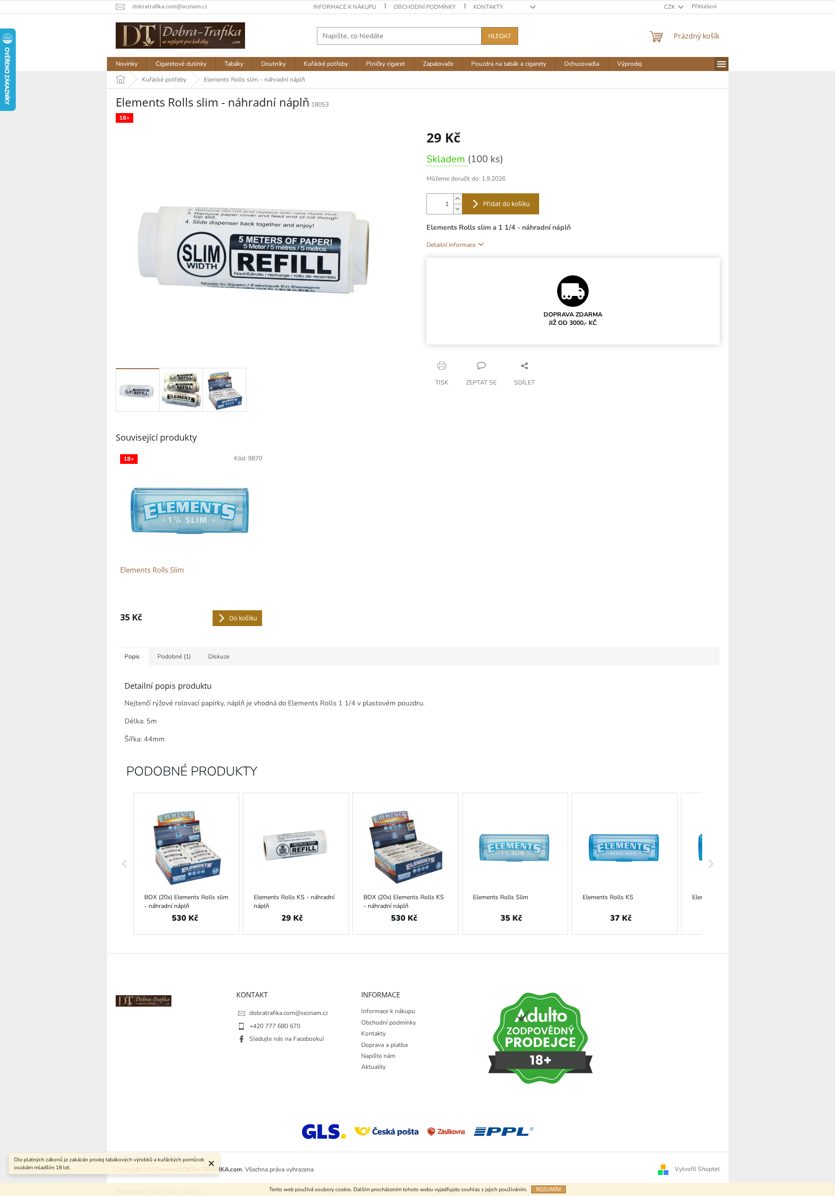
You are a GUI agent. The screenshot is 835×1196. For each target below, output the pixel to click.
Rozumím (548, 1189)
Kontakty (488, 7)
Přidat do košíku (506, 203)
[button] (124, 863)
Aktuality (373, 1067)
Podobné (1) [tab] (174, 656)
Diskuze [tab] (218, 656)
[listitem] (186, 864)
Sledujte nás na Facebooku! (286, 1039)
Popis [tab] (132, 656)
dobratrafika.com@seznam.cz (288, 1013)
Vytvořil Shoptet (697, 1169)
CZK (670, 7)
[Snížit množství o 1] (457, 209)
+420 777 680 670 (274, 1026)
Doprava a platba (384, 1045)
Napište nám (378, 1056)
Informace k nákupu (344, 7)
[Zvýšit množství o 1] (457, 199)
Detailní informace (451, 245)
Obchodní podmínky (425, 7)
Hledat (499, 36)
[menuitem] (126, 64)
